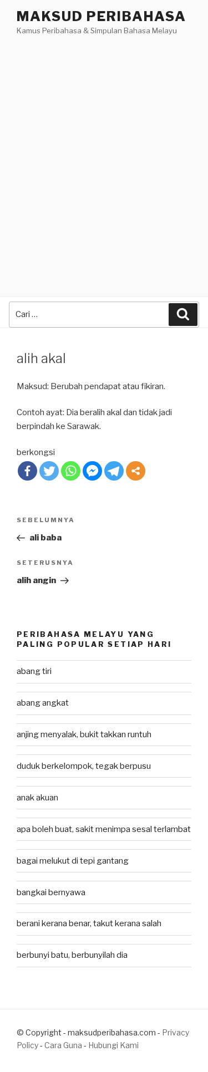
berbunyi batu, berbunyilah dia (72, 955)
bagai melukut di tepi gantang (73, 861)
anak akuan (37, 798)
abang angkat (43, 703)
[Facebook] (27, 471)
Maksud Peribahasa (101, 16)
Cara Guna (64, 1045)
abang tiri (34, 671)
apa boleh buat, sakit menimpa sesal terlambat (104, 829)
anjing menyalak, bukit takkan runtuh (84, 734)
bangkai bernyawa (51, 892)
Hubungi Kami (113, 1045)
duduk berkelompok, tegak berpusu (84, 766)
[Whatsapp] (70, 471)
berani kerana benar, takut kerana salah (89, 923)
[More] (135, 471)
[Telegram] (114, 471)
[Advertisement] (104, 147)
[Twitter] (49, 471)
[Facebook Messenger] (92, 471)
